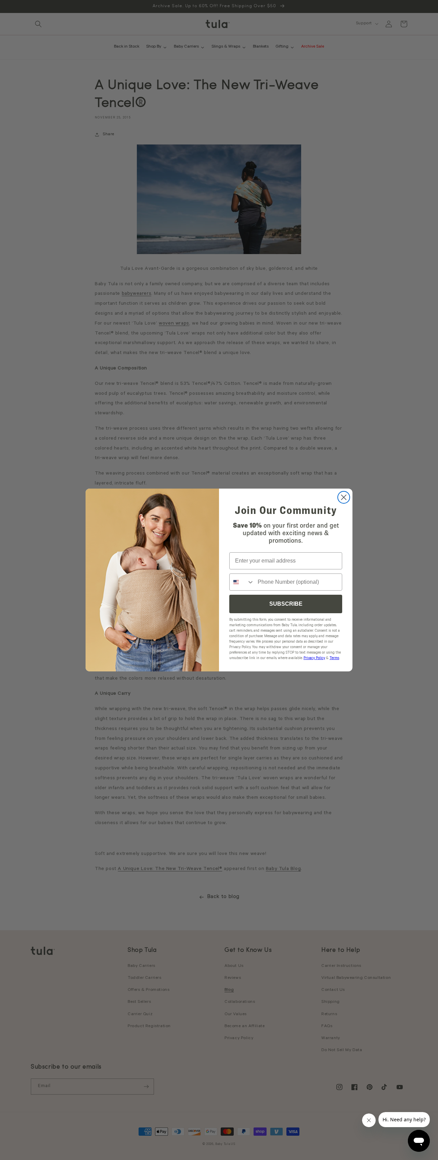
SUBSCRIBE (285, 604)
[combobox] (242, 582)
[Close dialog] (344, 497)
